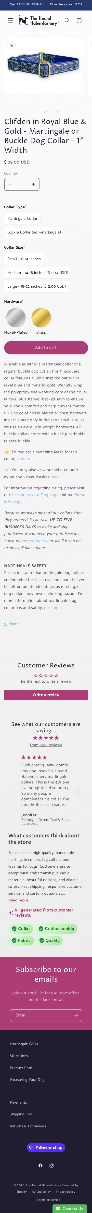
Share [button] (14, 624)
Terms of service (48, 1200)
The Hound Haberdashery (43, 1185)
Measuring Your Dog (27, 1080)
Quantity (11, 173)
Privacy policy (66, 1192)
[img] (46, 738)
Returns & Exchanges (28, 1126)
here (55, 477)
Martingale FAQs (24, 1044)
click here (53, 608)
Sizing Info (19, 1056)
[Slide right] (57, 111)
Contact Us (71, 1209)
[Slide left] (34, 111)
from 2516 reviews (46, 745)
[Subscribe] (76, 1015)
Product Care (21, 1068)
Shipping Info (21, 1114)
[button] (11, 20)
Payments (18, 1102)
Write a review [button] (46, 695)
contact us (26, 459)
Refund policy (41, 1192)
